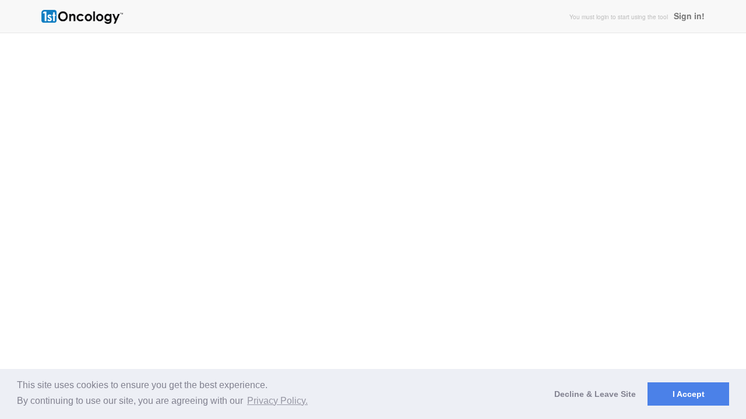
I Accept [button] (689, 394)
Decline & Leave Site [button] (595, 394)
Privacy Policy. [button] (277, 401)
